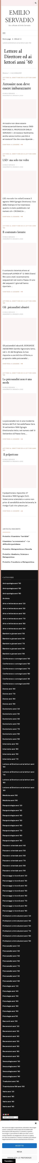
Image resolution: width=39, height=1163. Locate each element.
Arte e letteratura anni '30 (14, 608)
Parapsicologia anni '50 (12, 820)
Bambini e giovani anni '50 (14, 633)
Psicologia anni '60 (10, 1001)
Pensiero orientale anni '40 (14, 845)
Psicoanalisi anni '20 (11, 946)
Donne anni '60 (9, 689)
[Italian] (6, 1114)
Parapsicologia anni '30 (12, 810)
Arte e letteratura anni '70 (14, 618)
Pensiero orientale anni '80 (14, 866)
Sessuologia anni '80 (11, 1071)
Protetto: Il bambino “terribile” (16, 536)
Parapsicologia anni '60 (12, 825)
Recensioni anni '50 (11, 1041)
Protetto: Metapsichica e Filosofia (17, 549)
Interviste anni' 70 (10, 759)
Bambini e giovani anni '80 (14, 648)
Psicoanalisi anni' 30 (11, 976)
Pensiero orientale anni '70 (14, 860)
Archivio (6, 598)
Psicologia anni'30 (10, 1016)
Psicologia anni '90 (10, 1011)
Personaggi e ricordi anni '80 (15, 906)
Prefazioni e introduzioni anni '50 (17, 926)
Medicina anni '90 (10, 800)
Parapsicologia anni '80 (12, 835)
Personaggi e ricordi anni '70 (15, 901)
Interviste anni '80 (10, 749)
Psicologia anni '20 (10, 986)
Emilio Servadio (9, 93)
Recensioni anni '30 (11, 1031)
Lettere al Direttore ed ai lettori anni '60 (18, 765)
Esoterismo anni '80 (11, 734)
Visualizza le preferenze (19, 1158)
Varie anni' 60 (8, 1106)
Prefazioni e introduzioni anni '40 (17, 921)
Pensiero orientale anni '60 (14, 856)
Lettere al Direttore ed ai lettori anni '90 (18, 789)
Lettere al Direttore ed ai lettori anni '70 (18, 773)
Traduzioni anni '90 (11, 1081)
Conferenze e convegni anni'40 (16, 684)
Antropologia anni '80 (12, 593)
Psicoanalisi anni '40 (11, 951)
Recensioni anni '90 (11, 1056)
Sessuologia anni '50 (11, 1061)
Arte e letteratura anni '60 (14, 613)
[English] (4, 1114)
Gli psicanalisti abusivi (16, 307)
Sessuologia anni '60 (11, 1066)
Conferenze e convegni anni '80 (16, 674)
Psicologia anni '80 (10, 1006)
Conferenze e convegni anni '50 (16, 658)
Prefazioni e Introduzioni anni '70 (17, 931)
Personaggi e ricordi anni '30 (15, 881)
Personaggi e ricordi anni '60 (15, 896)
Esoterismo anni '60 (11, 724)
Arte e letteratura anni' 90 (14, 628)
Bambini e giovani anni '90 (14, 654)
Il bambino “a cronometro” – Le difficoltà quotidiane (16, 542)
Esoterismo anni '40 (11, 719)
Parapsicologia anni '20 (12, 805)
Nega (19, 1152)
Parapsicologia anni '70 (12, 830)
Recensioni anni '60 (11, 1046)
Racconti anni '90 (10, 1021)
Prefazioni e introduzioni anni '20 (17, 916)
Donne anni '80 (9, 699)
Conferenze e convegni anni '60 (16, 664)
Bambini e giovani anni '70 (14, 643)
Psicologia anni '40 (10, 991)
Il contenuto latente (14, 232)
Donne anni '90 (9, 704)
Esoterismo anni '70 (11, 729)
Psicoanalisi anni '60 (11, 961)
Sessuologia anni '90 (11, 1076)
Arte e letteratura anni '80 (14, 623)
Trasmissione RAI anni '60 (14, 1086)
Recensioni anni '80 (11, 1051)
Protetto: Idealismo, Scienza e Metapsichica (16, 555)
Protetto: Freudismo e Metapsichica (18, 562)
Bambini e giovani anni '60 (14, 638)
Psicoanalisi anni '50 (11, 956)
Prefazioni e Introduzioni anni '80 (17, 936)
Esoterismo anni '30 (11, 714)
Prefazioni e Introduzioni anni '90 (17, 941)
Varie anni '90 (8, 1101)
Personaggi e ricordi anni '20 (15, 876)
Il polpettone (10, 454)
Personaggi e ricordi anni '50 (15, 891)
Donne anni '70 (9, 694)
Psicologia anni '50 (10, 996)
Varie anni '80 (8, 1096)
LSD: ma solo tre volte (16, 160)
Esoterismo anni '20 (11, 709)
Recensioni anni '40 (11, 1036)
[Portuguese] (8, 1114)
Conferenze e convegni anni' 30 (16, 679)
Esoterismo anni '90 (11, 739)
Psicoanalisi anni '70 (11, 966)
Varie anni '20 (8, 1091)
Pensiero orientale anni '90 (14, 870)
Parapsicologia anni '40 (12, 815)
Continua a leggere (11, 144)
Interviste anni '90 (10, 754)
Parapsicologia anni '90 (12, 840)
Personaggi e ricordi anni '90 (15, 911)
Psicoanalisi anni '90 (11, 971)
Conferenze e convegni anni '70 (16, 669)
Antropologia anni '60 (12, 588)
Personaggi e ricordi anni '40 (15, 886)
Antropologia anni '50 (12, 583)
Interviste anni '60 (10, 744)
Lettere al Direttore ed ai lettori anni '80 (18, 781)
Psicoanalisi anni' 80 (11, 981)
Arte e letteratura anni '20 (14, 603)
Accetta (19, 1146)
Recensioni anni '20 (11, 1026)
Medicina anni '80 (10, 795)
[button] (36, 1123)
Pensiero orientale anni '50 (14, 850)
